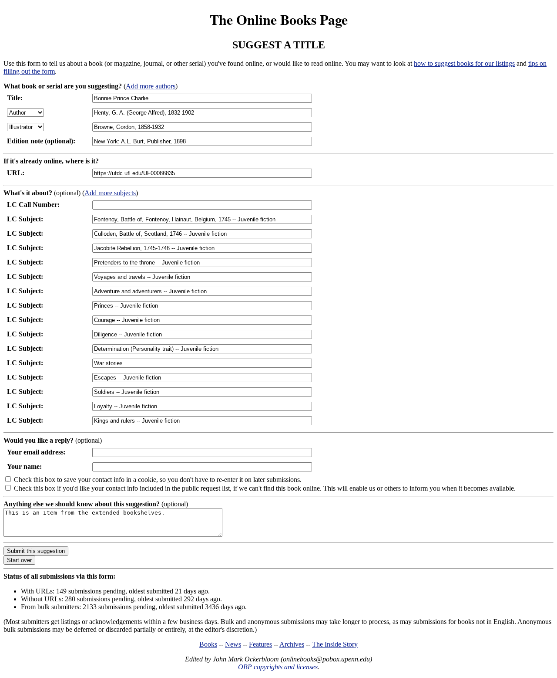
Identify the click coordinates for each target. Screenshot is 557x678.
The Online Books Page (279, 19)
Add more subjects (110, 193)
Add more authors (150, 86)
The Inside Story (335, 644)
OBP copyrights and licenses (278, 667)
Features (260, 644)
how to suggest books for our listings (464, 63)
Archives (291, 644)
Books (208, 644)
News (233, 644)
